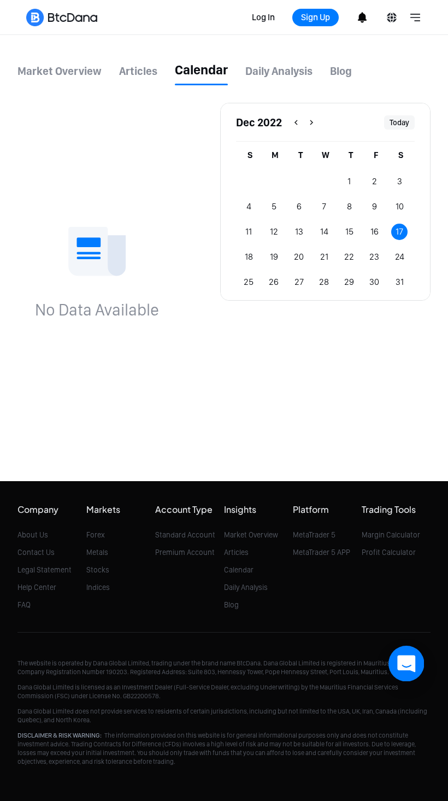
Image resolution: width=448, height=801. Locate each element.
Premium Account (185, 552)
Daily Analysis (246, 587)
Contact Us (36, 552)
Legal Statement (44, 569)
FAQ (24, 604)
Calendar (239, 569)
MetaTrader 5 (314, 534)
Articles (236, 552)
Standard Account (185, 534)
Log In (263, 17)
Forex (95, 534)
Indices (98, 587)
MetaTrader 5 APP (321, 552)
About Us (32, 534)
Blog (231, 604)
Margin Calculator (391, 534)
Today (399, 122)
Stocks (97, 569)
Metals (97, 552)
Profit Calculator (389, 552)
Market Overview (251, 534)
